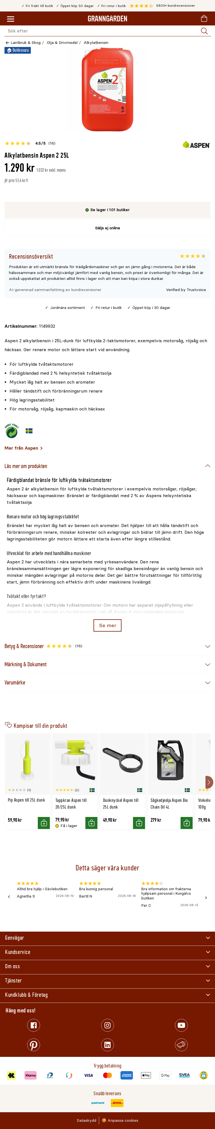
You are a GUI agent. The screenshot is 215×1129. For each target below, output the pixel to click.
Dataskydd (86, 1120)
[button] (162, 6)
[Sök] (204, 31)
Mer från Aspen (21, 448)
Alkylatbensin (96, 42)
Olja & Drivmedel (62, 42)
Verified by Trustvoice (186, 289)
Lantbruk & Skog (26, 42)
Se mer (107, 625)
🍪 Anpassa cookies (120, 1120)
